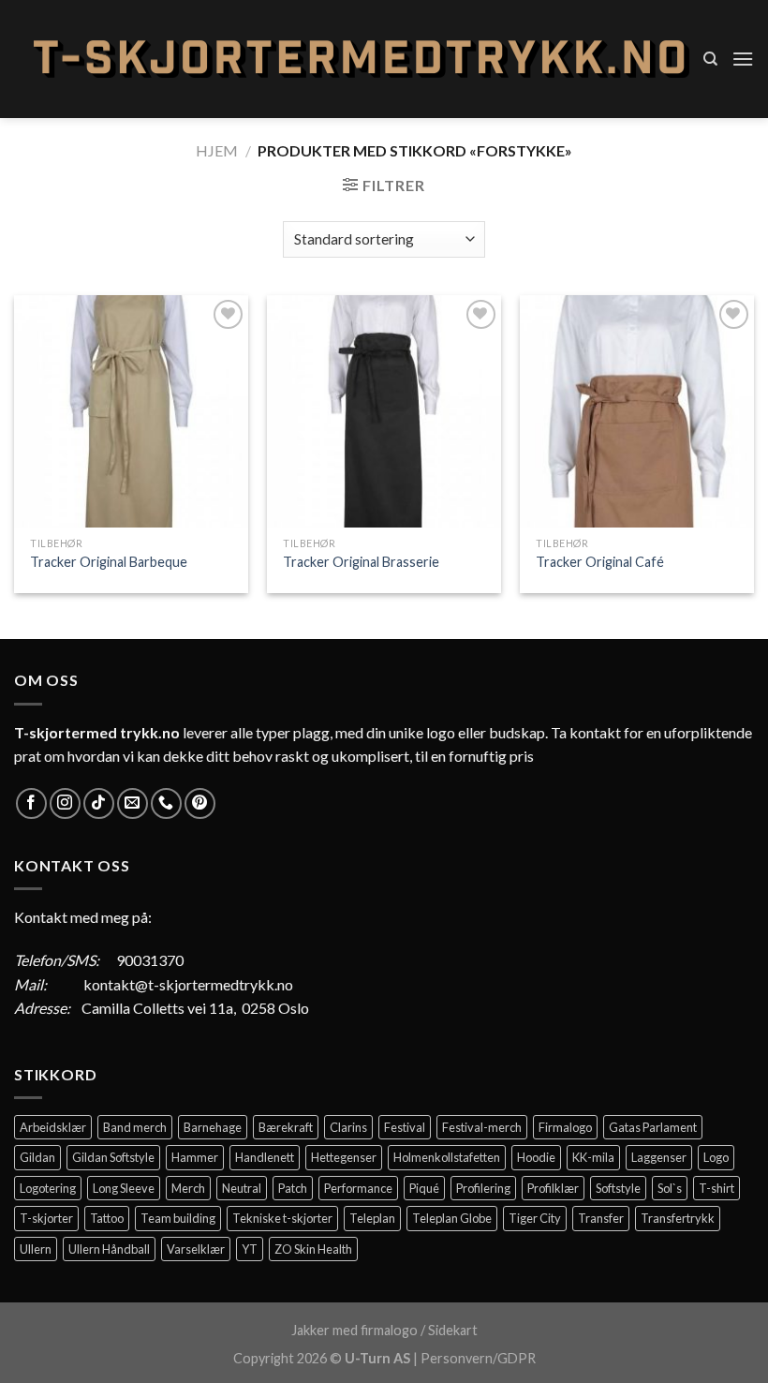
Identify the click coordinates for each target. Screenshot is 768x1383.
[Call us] (166, 803)
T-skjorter (46, 1218)
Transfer (601, 1218)
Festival (404, 1127)
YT (250, 1249)
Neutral (241, 1188)
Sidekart (453, 1330)
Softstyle (618, 1188)
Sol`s (669, 1188)
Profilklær (553, 1188)
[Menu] (742, 59)
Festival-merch (482, 1127)
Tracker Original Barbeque (108, 562)
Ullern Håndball (109, 1249)
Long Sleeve (124, 1188)
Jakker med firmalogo (354, 1330)
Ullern (36, 1249)
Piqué (424, 1188)
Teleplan (372, 1218)
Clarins (348, 1127)
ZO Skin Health (313, 1249)
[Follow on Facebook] (31, 803)
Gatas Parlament (653, 1127)
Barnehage (213, 1127)
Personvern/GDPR (478, 1358)
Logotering (48, 1188)
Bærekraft (285, 1127)
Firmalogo (565, 1127)
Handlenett (264, 1157)
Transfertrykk (678, 1218)
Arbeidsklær (53, 1127)
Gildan (37, 1157)
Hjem (217, 150)
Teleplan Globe (452, 1218)
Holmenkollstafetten (446, 1157)
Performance (358, 1188)
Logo (716, 1157)
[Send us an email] (132, 803)
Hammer (194, 1157)
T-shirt (716, 1188)
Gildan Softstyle (113, 1157)
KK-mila (593, 1157)
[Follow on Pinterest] (200, 803)
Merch (188, 1188)
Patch (292, 1188)
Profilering (483, 1188)
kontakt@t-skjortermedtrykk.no (188, 984)
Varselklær (196, 1249)
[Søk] (710, 59)
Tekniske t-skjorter (282, 1218)
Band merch (135, 1127)
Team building (177, 1218)
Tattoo (107, 1218)
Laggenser (659, 1157)
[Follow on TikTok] (98, 803)
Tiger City (535, 1218)
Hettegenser (344, 1157)
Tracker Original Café (600, 562)
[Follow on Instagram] (65, 803)
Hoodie (536, 1157)
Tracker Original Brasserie (361, 562)
